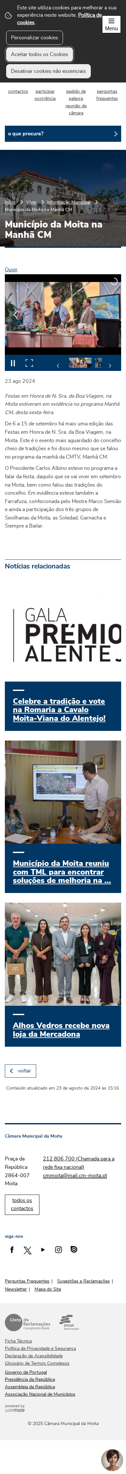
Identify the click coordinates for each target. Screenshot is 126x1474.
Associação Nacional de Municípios (40, 1394)
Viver (31, 202)
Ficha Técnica (18, 1341)
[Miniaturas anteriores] (58, 366)
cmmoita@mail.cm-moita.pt (75, 1175)
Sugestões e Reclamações (83, 1281)
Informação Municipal (68, 202)
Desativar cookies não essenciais (48, 71)
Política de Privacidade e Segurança (40, 1348)
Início (10, 202)
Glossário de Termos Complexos (37, 1363)
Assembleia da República (30, 1387)
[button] (80, 363)
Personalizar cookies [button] (34, 37)
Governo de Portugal (26, 1372)
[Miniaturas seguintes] (110, 366)
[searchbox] (63, 134)
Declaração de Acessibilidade (34, 1356)
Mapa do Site (48, 1289)
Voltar (24, 1070)
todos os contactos (22, 1204)
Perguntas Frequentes (27, 1281)
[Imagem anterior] (15, 315)
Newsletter (16, 1289)
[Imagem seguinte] (110, 315)
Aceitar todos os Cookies (39, 54)
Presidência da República (30, 1379)
